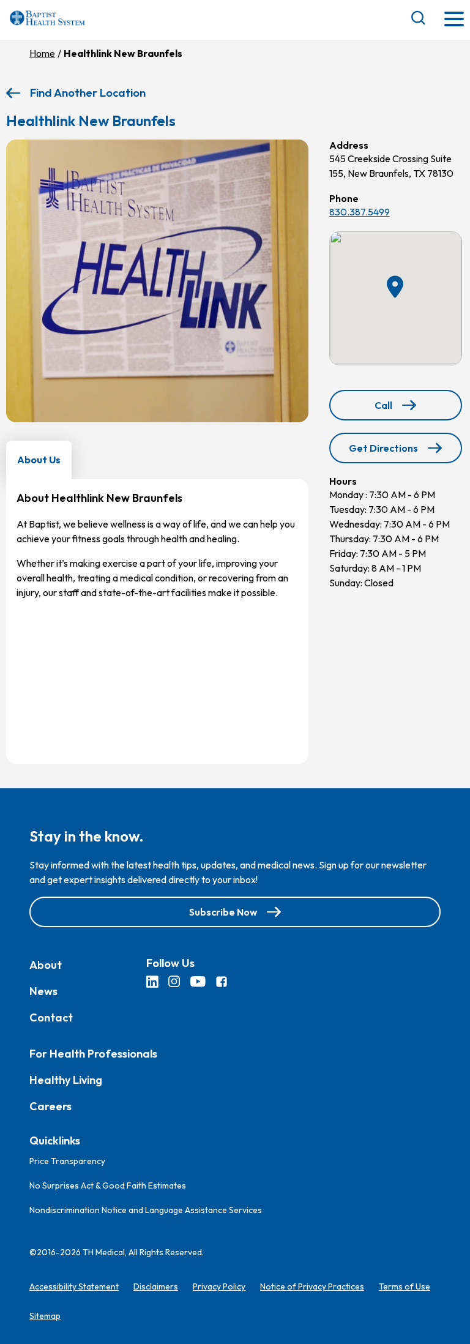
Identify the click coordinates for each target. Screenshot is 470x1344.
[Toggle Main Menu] (454, 20)
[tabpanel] (157, 621)
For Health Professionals (93, 1053)
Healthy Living (65, 1079)
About (45, 964)
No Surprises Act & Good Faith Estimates (107, 1185)
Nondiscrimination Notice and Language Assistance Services (145, 1209)
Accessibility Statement (74, 1286)
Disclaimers (155, 1286)
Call (417, 409)
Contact (51, 1017)
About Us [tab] (39, 460)
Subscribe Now (223, 911)
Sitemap (45, 1315)
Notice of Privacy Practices (312, 1286)
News (43, 991)
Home (42, 53)
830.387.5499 (359, 212)
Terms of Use (404, 1286)
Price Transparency (67, 1161)
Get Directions (386, 452)
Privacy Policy (219, 1286)
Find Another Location (88, 93)
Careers (50, 1106)
